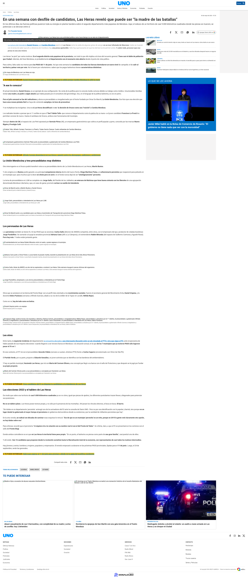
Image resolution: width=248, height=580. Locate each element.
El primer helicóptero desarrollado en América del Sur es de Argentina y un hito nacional (183, 69)
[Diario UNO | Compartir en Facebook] (170, 32)
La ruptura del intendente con (31, 45)
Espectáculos (68, 546)
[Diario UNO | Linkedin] (239, 536)
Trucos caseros (191, 558)
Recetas (188, 554)
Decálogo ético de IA (43, 569)
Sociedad (111, 8)
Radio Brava (129, 556)
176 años (78, 521)
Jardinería (160, 58)
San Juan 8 (129, 559)
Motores (188, 550)
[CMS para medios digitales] (124, 575)
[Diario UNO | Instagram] (234, 536)
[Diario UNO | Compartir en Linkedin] (193, 32)
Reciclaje (159, 40)
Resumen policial (152, 521)
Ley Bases (45, 469)
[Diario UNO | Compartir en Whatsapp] (187, 32)
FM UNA (127, 552)
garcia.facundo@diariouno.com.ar (20, 33)
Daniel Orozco (34, 469)
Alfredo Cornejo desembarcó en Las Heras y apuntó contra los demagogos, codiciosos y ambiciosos (62, 155)
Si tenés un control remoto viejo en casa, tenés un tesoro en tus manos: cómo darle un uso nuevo (185, 42)
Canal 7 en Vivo (130, 546)
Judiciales (6, 559)
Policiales (142, 8)
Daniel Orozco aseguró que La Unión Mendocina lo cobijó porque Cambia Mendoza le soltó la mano (61, 80)
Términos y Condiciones (27, 569)
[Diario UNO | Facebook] (230, 536)
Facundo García (16, 31)
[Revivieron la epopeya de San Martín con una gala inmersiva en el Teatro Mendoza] (109, 500)
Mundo (159, 49)
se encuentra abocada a (83, 341)
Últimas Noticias (8, 546)
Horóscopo (189, 545)
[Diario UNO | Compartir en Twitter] (176, 32)
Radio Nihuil (129, 549)
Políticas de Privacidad (10, 569)
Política (103, 8)
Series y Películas (122, 8)
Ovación (150, 8)
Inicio (97, 8)
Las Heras (24, 469)
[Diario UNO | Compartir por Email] (182, 32)
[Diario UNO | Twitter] (243, 536)
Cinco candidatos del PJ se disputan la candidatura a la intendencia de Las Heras (54, 384)
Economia (133, 8)
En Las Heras (8, 521)
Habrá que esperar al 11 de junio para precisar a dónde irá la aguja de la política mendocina (58, 454)
